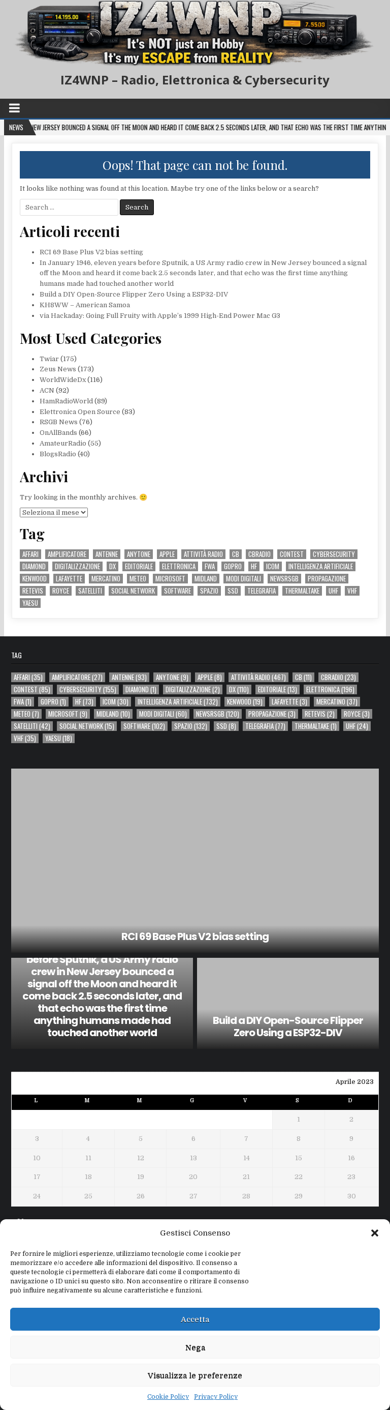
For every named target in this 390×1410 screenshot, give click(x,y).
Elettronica (179, 566)
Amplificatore (67, 554)
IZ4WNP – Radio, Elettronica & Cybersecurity (195, 79)
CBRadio (259, 554)
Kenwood (34, 578)
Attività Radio (203, 554)
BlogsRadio (58, 454)
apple (167, 554)
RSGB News (59, 422)
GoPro (233, 566)
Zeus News (58, 369)
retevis (32, 591)
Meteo (137, 578)
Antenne (106, 554)
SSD (233, 591)
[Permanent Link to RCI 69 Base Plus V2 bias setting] (194, 861)
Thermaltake (302, 591)
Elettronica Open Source (80, 412)
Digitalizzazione (77, 566)
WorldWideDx (63, 380)
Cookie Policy (168, 1396)
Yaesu (30, 603)
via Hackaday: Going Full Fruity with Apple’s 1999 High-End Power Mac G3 (160, 315)
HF (254, 566)
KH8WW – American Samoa (85, 305)
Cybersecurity (334, 554)
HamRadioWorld (66, 401)
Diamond (34, 566)
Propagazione (327, 578)
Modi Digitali (243, 578)
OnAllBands (58, 432)
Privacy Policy (216, 1396)
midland (205, 578)
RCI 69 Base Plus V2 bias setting (91, 252)
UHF (333, 591)
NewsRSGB (284, 578)
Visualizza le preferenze (195, 1375)
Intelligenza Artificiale (320, 566)
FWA (210, 566)
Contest (292, 554)
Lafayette (69, 578)
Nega (195, 1347)
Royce (60, 591)
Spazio (209, 591)
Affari (30, 554)
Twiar (49, 359)
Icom (272, 566)
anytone (138, 554)
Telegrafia (261, 591)
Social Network (133, 591)
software (177, 591)
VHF (352, 591)
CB (235, 554)
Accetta (195, 1319)
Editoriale (139, 566)
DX (112, 566)
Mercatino (105, 578)
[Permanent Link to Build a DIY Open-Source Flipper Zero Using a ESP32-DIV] (288, 1003)
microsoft (170, 578)
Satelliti (90, 591)
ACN (47, 390)
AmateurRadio (63, 443)
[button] (375, 1233)
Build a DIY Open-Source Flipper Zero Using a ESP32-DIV (134, 294)
